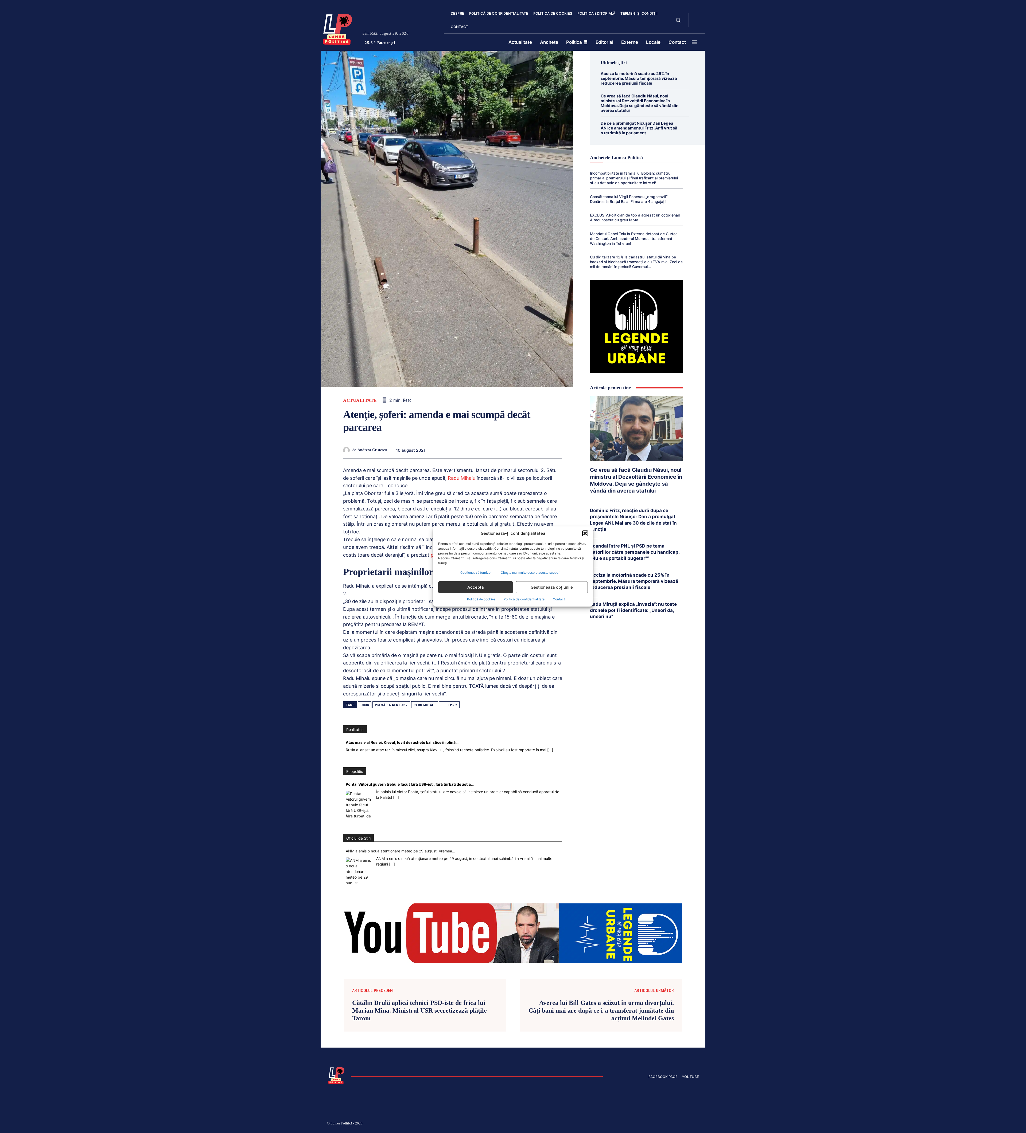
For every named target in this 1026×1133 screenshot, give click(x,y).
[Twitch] (659, 1124)
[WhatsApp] (482, 450)
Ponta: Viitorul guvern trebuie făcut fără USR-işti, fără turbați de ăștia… (410, 784)
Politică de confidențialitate (524, 599)
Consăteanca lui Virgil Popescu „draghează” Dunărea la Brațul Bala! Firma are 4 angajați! (629, 199)
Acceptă (475, 587)
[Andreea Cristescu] (347, 450)
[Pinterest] (470, 450)
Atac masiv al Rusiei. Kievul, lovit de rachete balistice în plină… (402, 742)
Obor (364, 705)
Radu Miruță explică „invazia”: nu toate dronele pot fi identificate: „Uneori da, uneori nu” (633, 610)
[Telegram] (531, 450)
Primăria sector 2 (391, 705)
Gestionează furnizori (476, 573)
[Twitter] (458, 450)
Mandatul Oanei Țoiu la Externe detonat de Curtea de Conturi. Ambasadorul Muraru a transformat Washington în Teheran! (634, 238)
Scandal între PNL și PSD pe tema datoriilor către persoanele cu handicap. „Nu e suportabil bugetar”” (635, 552)
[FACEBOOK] (697, 17)
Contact (559, 599)
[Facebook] (445, 450)
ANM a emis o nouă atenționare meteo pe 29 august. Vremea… (400, 851)
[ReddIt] (507, 450)
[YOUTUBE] (697, 23)
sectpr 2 (449, 705)
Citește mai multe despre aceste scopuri (530, 573)
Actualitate (360, 400)
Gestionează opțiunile (552, 587)
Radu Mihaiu (461, 478)
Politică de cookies (481, 599)
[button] (585, 533)
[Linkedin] (494, 450)
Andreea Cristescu (372, 450)
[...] (550, 750)
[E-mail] (519, 450)
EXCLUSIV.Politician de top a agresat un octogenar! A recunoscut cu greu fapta (635, 217)
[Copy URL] (544, 450)
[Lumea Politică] (337, 28)
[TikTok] (646, 1124)
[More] (556, 450)
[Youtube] (697, 1124)
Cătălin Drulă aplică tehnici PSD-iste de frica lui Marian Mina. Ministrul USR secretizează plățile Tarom (419, 1010)
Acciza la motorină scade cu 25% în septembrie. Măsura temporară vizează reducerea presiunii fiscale (639, 78)
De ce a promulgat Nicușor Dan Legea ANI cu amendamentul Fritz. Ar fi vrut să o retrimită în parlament (639, 128)
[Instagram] (633, 1124)
